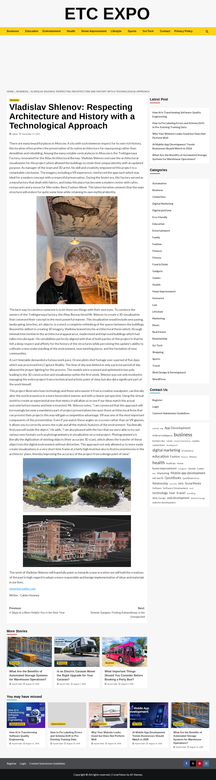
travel (181, 493)
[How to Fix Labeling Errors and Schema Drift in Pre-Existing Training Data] (67, 715)
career (169, 441)
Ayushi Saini (17, 684)
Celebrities (159, 196)
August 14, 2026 (155, 744)
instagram (182, 468)
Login (155, 406)
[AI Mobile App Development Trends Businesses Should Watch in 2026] (149, 715)
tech (192, 488)
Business (13, 31)
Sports (132, 31)
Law (154, 304)
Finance (157, 250)
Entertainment (52, 31)
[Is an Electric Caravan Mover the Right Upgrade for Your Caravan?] (76, 652)
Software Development (175, 488)
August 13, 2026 (32, 684)
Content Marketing (182, 441)
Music (155, 325)
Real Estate (159, 331)
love (154, 473)
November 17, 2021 (31, 134)
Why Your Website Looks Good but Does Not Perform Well (179, 135)
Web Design (159, 497)
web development (178, 497)
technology (160, 493)
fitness (193, 456)
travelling (191, 493)
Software (156, 488)
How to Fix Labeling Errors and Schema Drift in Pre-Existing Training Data (178, 125)
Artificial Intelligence (162, 435)
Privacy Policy (183, 31)
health (158, 462)
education (160, 456)
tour (172, 493)
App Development (178, 428)
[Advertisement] (108, 60)
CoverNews (119, 774)
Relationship (159, 338)
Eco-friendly (159, 217)
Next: (117, 612)
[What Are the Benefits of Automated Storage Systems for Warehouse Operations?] (29, 652)
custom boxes (158, 445)
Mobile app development (188, 473)
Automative (159, 183)
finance (184, 457)
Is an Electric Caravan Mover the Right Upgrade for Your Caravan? (76, 675)
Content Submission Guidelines (171, 413)
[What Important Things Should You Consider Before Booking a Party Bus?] (124, 652)
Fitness (156, 257)
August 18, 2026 (114, 744)
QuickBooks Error (190, 478)
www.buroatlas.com (22, 588)
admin (15, 134)
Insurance (158, 298)
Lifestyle (116, 31)
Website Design (198, 498)
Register (157, 400)
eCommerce (187, 450)
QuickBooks (173, 478)
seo (181, 483)
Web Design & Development (169, 372)
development (172, 445)
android (155, 428)
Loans (200, 468)
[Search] (207, 31)
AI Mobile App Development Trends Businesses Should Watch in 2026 (173, 146)
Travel (156, 365)
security (173, 483)
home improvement (164, 468)
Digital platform (161, 210)
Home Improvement (93, 31)
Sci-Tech (148, 31)
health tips (171, 463)
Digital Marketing (162, 203)
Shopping (158, 352)
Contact (165, 31)
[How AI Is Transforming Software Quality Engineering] (26, 715)
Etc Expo (107, 13)
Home (180, 463)
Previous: (37, 610)
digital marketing (166, 450)
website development (164, 502)
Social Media (193, 483)
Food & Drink (160, 264)
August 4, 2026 (127, 684)
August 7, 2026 (79, 684)
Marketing (158, 318)
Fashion (157, 244)
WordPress (159, 379)
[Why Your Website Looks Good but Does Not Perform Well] (108, 715)
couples (195, 441)
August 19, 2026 (73, 744)
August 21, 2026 (32, 744)
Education (31, 31)
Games (156, 277)
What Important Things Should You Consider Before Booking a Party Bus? (124, 675)
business (183, 434)
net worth (157, 478)
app (161, 428)
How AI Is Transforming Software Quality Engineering (176, 114)
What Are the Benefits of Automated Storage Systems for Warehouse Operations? (28, 675)
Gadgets (157, 271)
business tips (158, 441)
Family (156, 237)
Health (71, 31)
